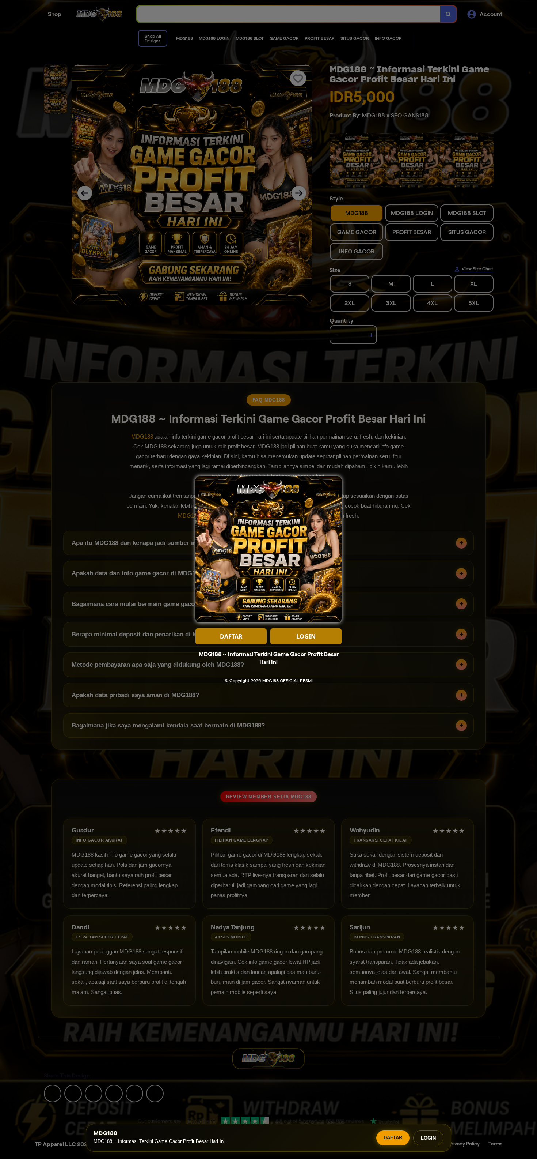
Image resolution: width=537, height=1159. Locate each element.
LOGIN (428, 1138)
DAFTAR (393, 1137)
